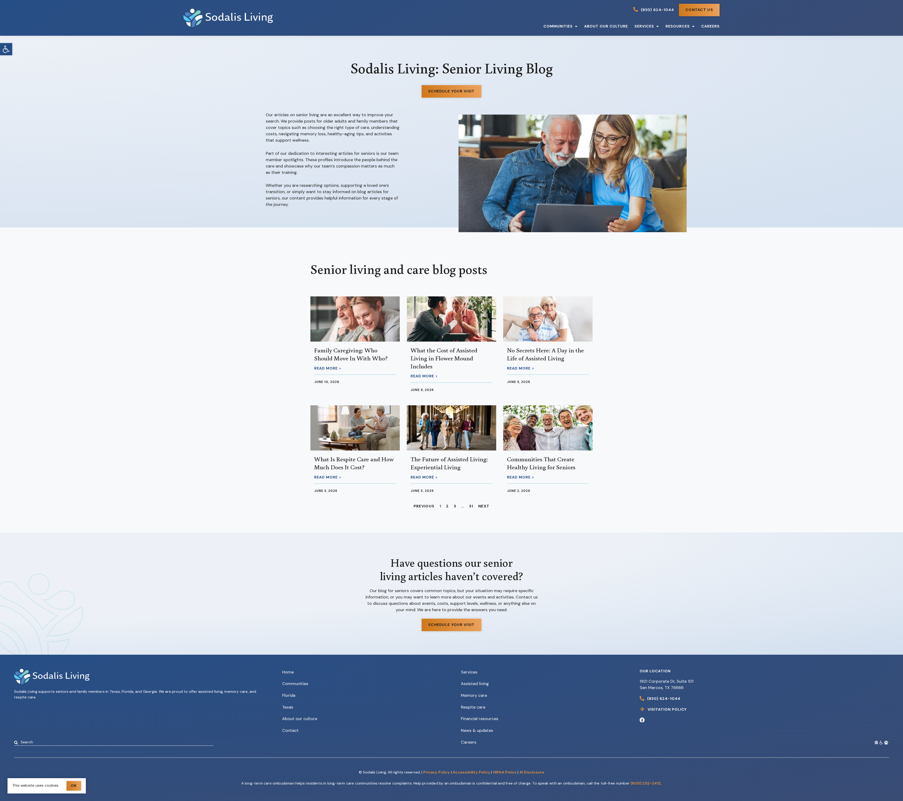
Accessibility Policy (471, 772)
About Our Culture (606, 26)
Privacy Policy (436, 772)
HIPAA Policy (505, 772)
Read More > (327, 368)
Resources (677, 26)
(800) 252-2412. (646, 783)
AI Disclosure (531, 772)
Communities (558, 26)
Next (483, 506)
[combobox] (114, 743)
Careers (710, 26)
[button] (6, 49)
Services (644, 26)
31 (471, 506)
